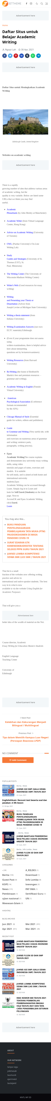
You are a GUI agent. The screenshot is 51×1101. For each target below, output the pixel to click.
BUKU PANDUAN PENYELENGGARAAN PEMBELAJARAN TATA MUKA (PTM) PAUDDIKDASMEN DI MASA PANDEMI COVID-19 (26, 531)
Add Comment (19, 760)
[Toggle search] (41, 3)
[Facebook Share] (4, 55)
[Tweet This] (10, 55)
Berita (19, 786)
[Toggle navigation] (46, 4)
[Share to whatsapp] (33, 55)
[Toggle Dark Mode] (37, 3)
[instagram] (31, 3)
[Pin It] (16, 55)
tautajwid (11, 1083)
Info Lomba (27, 849)
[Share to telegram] (38, 55)
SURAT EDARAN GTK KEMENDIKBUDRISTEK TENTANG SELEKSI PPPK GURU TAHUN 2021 (25, 546)
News (25, 786)
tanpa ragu (12, 1067)
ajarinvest (12, 1079)
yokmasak (12, 1071)
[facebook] (26, 3)
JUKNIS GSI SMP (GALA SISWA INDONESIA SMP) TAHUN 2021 (31, 790)
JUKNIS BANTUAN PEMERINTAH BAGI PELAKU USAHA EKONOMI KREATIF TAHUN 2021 (32, 839)
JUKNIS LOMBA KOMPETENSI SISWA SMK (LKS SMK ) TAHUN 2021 (31, 986)
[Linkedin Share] (21, 55)
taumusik (11, 1075)
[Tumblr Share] (27, 55)
